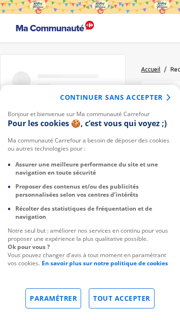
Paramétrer (53, 298)
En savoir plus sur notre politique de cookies (105, 263)
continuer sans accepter (111, 97)
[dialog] (90, 202)
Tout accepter (121, 298)
